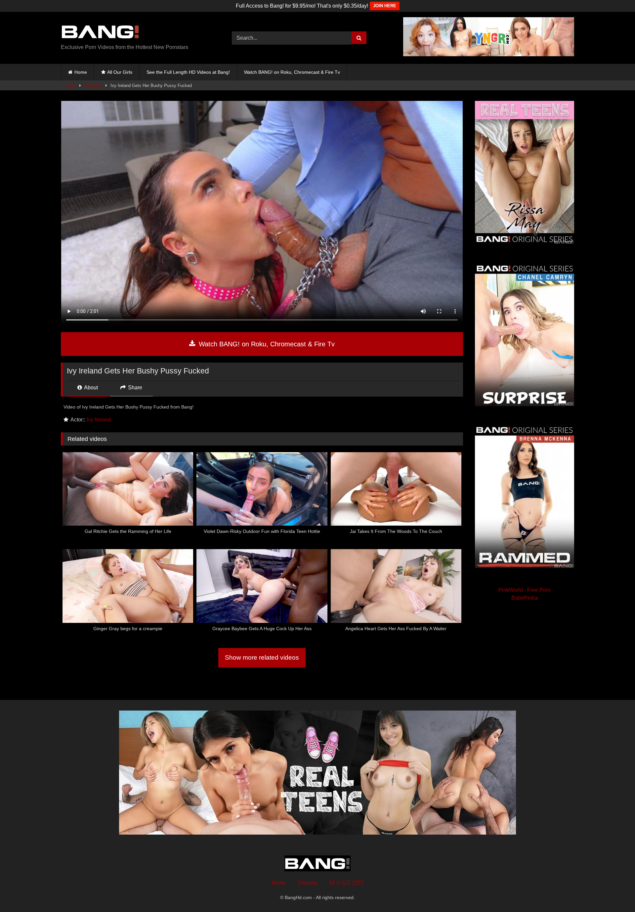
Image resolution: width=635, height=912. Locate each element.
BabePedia (524, 598)
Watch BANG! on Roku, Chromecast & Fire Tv (292, 72)
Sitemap (307, 883)
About (90, 387)
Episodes (93, 85)
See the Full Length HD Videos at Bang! (188, 72)
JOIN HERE (384, 5)
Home (80, 72)
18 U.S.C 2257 (346, 883)
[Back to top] (614, 892)
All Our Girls (119, 72)
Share (134, 387)
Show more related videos (262, 657)
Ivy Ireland (99, 419)
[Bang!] (100, 32)
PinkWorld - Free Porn (524, 590)
